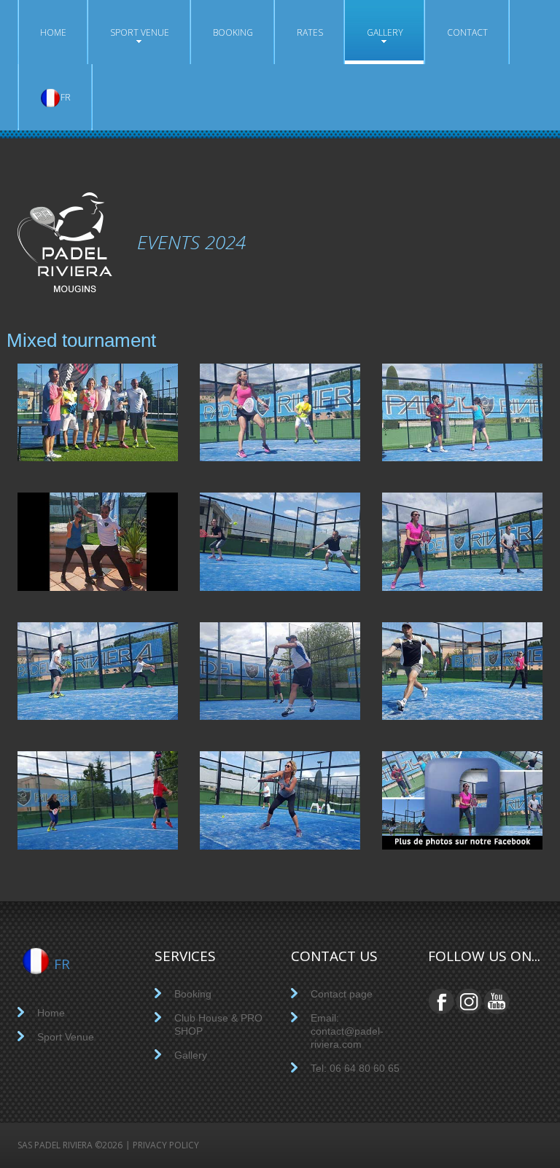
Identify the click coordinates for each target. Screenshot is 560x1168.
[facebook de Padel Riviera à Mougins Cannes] (462, 800)
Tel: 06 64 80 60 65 (355, 1068)
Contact (467, 32)
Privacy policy (166, 1145)
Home (53, 32)
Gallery (385, 32)
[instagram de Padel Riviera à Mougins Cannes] (469, 1012)
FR (66, 97)
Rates (310, 32)
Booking (233, 32)
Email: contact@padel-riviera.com (347, 1031)
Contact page (342, 994)
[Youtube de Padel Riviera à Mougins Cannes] (496, 1012)
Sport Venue (139, 32)
